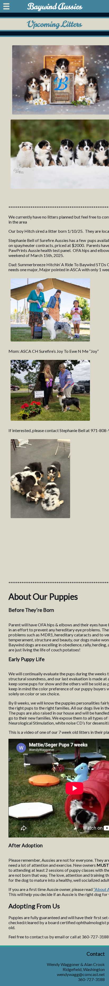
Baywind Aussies (54, 6)
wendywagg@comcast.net (81, 974)
